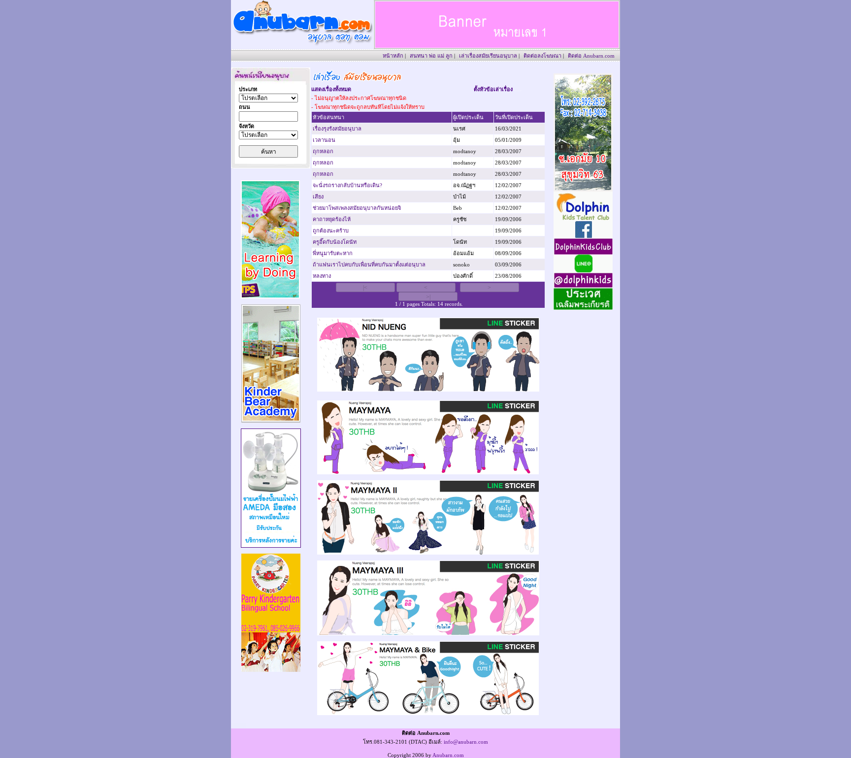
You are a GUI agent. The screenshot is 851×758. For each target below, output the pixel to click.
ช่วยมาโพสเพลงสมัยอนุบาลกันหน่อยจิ (357, 208)
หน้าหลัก (393, 56)
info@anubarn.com (466, 742)
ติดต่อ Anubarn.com (591, 56)
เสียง (318, 196)
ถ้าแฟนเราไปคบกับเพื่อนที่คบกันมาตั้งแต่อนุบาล (369, 264)
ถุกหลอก (323, 151)
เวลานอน (324, 140)
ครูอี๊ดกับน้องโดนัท (335, 242)
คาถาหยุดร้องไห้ (332, 219)
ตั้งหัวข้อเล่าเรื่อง (493, 89)
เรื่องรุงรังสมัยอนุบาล (337, 129)
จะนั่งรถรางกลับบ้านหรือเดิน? (347, 185)
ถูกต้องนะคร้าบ (331, 230)
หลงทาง (322, 276)
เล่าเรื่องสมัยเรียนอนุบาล (488, 56)
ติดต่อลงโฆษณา (542, 56)
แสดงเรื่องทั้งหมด (331, 89)
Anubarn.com (448, 755)
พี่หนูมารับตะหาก (333, 253)
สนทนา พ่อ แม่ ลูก (431, 56)
